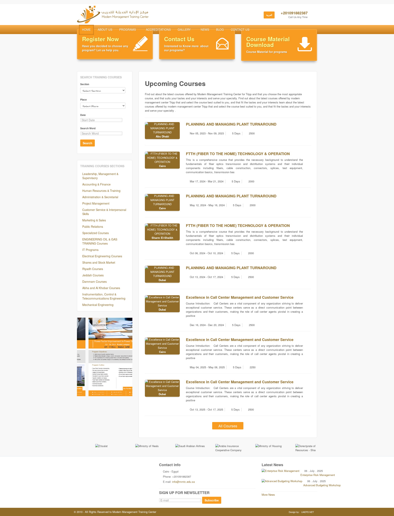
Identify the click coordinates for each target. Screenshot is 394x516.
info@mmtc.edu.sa (183, 482)
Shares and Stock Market (98, 262)
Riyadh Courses (92, 269)
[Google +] (115, 469)
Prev (82, 357)
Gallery (184, 29)
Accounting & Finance (96, 184)
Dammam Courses (94, 281)
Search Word (87, 128)
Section (84, 84)
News (205, 29)
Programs (127, 29)
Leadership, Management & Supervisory (100, 176)
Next (127, 357)
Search (87, 143)
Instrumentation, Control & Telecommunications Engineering (103, 296)
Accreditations (158, 29)
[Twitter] (98, 469)
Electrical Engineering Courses (102, 256)
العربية (269, 14)
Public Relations (92, 226)
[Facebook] (106, 469)
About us (105, 29)
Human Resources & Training (101, 191)
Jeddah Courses (93, 275)
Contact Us (240, 29)
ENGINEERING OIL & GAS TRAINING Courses (99, 241)
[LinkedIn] (132, 469)
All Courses (227, 425)
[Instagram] (123, 469)
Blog (220, 29)
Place (83, 99)
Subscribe (212, 500)
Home (86, 29)
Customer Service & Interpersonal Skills (104, 212)
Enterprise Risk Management (317, 475)
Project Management (95, 203)
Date (83, 115)
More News (268, 495)
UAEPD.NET (307, 512)
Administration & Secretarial (100, 197)
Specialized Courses (95, 233)
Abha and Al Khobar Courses (101, 288)
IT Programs (90, 250)
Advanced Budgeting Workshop (322, 485)
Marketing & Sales (94, 220)
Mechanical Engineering (97, 305)
